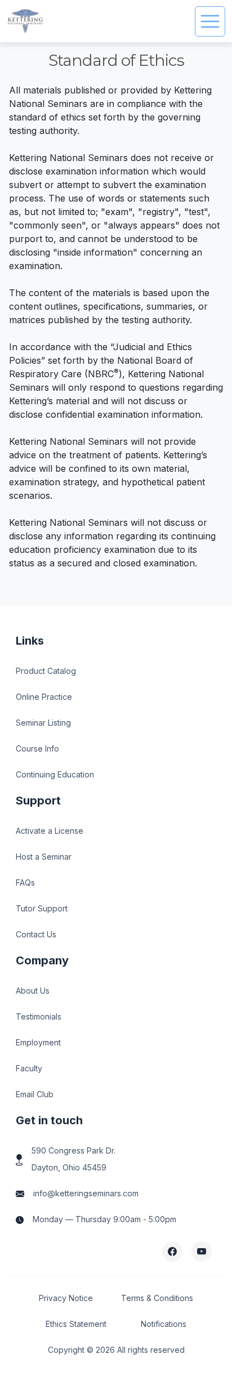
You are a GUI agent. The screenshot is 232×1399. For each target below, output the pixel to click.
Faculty (29, 1068)
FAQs (25, 882)
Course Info (37, 748)
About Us (33, 990)
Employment (38, 1042)
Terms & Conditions (157, 1298)
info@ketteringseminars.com (86, 1193)
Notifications (163, 1324)
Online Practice (44, 696)
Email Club (34, 1094)
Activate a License (49, 830)
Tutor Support (42, 908)
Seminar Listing (43, 722)
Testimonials (38, 1016)
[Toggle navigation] (210, 21)
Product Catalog (46, 671)
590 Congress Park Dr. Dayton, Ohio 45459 (73, 1159)
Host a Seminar (44, 856)
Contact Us (36, 934)
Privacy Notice (66, 1298)
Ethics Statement (76, 1324)
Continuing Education (55, 774)
